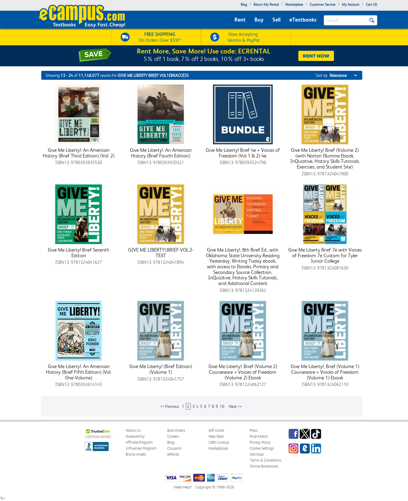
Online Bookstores (264, 466)
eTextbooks (302, 19)
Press (253, 430)
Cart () (371, 4)
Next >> (235, 406)
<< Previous (169, 406)
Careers (173, 436)
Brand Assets (136, 454)
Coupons (174, 448)
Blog (244, 4)
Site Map (257, 454)
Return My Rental (266, 4)
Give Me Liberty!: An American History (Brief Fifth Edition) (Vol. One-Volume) (78, 371)
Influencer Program (141, 448)
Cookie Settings (262, 448)
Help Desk (216, 436)
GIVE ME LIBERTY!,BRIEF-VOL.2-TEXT (161, 252)
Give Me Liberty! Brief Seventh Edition (78, 252)
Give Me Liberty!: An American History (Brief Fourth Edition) (161, 153)
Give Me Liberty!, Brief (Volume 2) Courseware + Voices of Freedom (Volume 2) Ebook (242, 371)
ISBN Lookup (218, 442)
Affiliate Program (139, 442)
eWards (173, 454)
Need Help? (183, 487)
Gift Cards (216, 430)
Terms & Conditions (265, 460)
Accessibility (135, 436)
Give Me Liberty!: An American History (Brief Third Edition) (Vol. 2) (78, 153)
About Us (133, 430)
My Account (350, 4)
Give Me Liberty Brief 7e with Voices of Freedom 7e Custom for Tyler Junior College (325, 255)
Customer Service (322, 4)
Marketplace (294, 4)
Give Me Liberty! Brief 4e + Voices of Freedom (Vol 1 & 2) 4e (243, 153)
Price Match (259, 436)
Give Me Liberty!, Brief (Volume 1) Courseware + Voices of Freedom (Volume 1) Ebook (325, 371)
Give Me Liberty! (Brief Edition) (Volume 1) (160, 369)
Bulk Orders (176, 430)
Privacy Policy (260, 442)
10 (222, 406)
